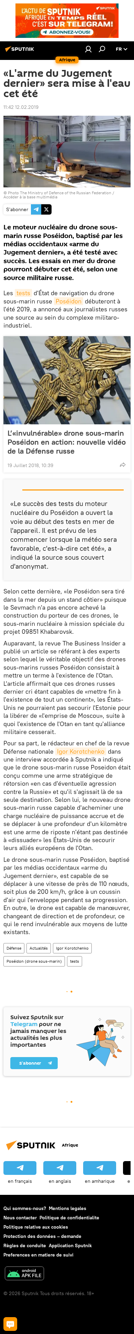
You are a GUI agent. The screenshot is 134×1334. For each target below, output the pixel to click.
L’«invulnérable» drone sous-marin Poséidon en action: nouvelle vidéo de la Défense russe (67, 441)
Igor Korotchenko (80, 751)
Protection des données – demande (42, 1236)
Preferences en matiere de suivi (38, 1255)
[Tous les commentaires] (10, 1324)
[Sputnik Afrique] (20, 52)
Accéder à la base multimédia (30, 196)
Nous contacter (20, 1217)
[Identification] (88, 49)
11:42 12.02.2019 (20, 107)
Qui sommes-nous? (24, 1208)
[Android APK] (24, 1274)
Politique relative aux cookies (35, 1227)
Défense (14, 948)
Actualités (39, 948)
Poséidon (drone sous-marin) (34, 961)
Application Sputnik (70, 1245)
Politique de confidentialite (69, 1217)
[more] (123, 465)
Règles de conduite (24, 1245)
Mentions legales (67, 1208)
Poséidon (68, 301)
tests (23, 293)
